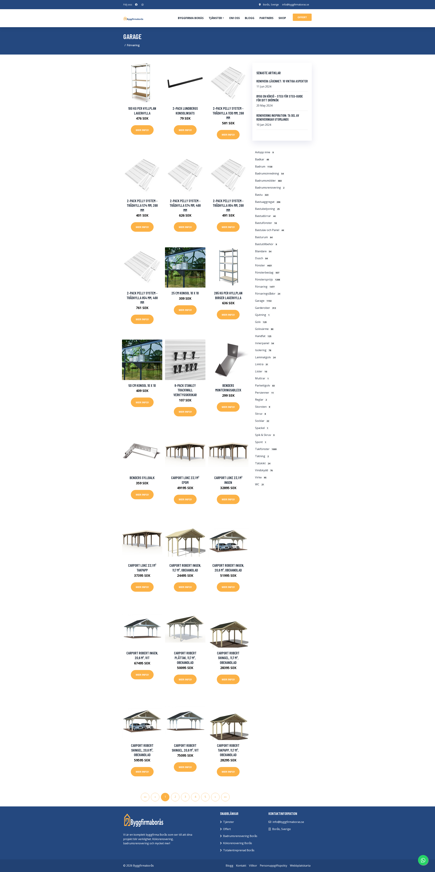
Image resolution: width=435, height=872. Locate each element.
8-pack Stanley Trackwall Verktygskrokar (185, 390)
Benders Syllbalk (142, 477)
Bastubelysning (267, 209)
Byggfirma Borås (191, 18)
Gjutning (262, 315)
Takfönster (265, 449)
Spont (260, 442)
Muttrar (262, 378)
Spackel (261, 428)
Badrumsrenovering (269, 187)
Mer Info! (142, 130)
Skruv (260, 414)
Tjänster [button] (215, 18)
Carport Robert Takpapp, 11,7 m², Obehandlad (228, 750)
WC (259, 484)
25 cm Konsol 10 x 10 (185, 293)
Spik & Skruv (264, 435)
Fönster (263, 265)
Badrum (263, 166)
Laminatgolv (265, 357)
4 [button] (195, 797)
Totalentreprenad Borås (238, 850)
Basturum (263, 237)
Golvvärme (264, 329)
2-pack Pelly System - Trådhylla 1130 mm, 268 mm (228, 113)
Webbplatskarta (300, 865)
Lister (261, 371)
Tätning (262, 456)
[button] (215, 797)
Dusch (261, 258)
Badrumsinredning (269, 173)
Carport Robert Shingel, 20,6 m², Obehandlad (142, 750)
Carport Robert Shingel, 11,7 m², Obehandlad (228, 657)
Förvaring (133, 45)
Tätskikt (262, 463)
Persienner (264, 392)
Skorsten (262, 407)
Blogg (249, 18)
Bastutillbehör (266, 244)
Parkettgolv (265, 385)
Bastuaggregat (267, 202)
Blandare (263, 251)
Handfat (263, 336)
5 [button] (205, 797)
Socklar (262, 421)
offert (302, 17)
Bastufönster (266, 223)
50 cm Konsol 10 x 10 (142, 385)
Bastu (261, 195)
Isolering (263, 350)
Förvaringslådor (267, 293)
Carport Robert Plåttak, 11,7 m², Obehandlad (185, 657)
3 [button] (185, 797)
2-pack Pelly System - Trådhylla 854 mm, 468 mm (142, 297)
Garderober (265, 308)
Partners (266, 18)
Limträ (261, 364)
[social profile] (136, 4)
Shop (282, 18)
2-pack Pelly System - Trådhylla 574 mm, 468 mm (185, 205)
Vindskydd (264, 470)
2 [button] (175, 797)
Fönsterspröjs (267, 279)
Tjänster (228, 822)
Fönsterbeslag (267, 272)
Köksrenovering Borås (237, 843)
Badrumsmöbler (268, 180)
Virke (260, 477)
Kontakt (241, 865)
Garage (263, 301)
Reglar (261, 399)
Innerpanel (264, 343)
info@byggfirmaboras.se (295, 4)
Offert (227, 829)
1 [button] (165, 797)
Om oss (234, 18)
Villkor (253, 865)
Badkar (262, 159)
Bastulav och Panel (269, 230)
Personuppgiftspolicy (273, 865)
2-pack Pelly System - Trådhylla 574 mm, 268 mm (142, 205)
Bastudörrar (265, 216)
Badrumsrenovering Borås (240, 836)
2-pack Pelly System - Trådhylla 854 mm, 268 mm (228, 205)
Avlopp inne (264, 152)
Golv (260, 322)
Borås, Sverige (271, 4)
